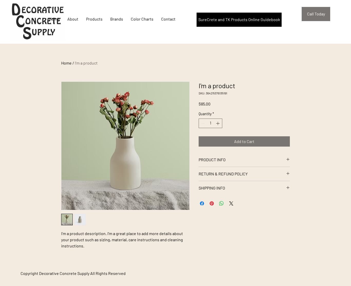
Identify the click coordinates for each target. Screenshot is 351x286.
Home (66, 62)
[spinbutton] (210, 123)
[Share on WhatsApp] (221, 203)
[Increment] (218, 123)
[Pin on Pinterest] (212, 203)
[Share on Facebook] (202, 203)
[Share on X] (231, 203)
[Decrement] (202, 123)
